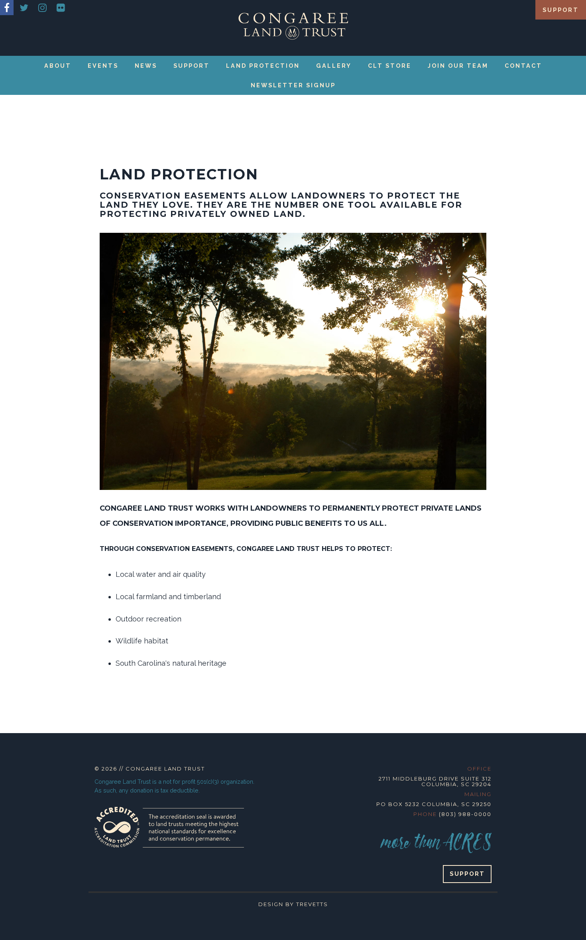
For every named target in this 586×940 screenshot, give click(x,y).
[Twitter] (24, 7)
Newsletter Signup (293, 85)
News (146, 65)
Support (561, 9)
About (57, 65)
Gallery (334, 65)
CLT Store (389, 65)
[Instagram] (42, 7)
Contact (523, 65)
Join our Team (458, 65)
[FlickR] (61, 7)
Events (103, 65)
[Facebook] (7, 7)
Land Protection (263, 65)
